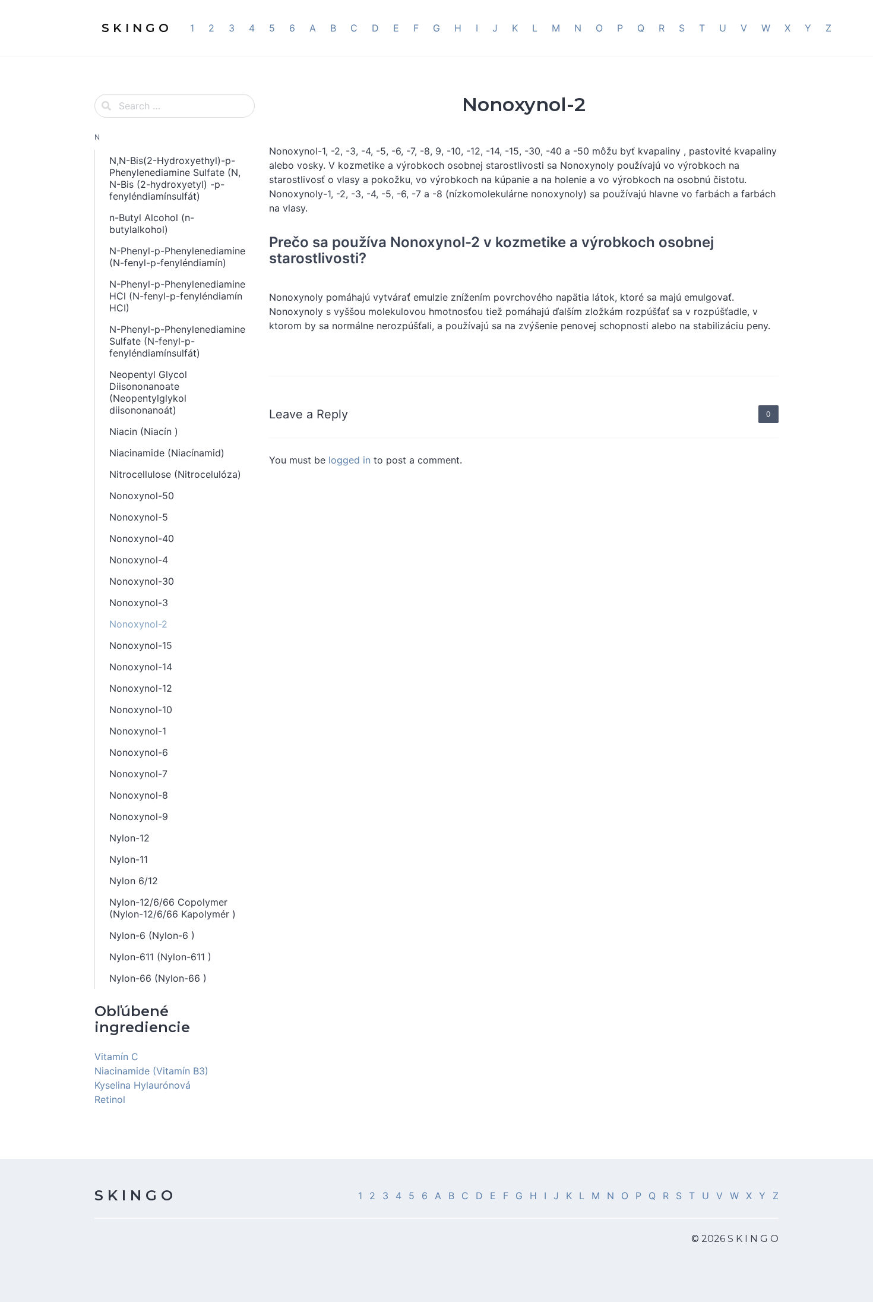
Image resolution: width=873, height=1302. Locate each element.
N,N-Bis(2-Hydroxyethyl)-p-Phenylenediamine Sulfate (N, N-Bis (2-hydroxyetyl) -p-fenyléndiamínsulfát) (175, 178)
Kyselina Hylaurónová (142, 1085)
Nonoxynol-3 (138, 603)
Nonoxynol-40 (141, 538)
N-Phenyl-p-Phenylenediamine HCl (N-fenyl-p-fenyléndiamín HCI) (177, 296)
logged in (349, 460)
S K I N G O (133, 1195)
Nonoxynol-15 (140, 645)
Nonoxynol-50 (141, 496)
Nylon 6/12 (133, 881)
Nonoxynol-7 (138, 774)
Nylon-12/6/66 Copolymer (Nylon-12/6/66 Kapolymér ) (172, 908)
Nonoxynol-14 (140, 667)
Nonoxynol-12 (140, 688)
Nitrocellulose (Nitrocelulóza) (175, 474)
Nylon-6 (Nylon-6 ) (152, 935)
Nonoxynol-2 (138, 624)
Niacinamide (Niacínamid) (166, 453)
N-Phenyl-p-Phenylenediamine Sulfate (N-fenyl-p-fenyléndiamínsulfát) (177, 341)
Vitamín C (116, 1057)
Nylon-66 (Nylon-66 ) (158, 978)
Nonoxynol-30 (141, 581)
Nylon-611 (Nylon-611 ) (160, 957)
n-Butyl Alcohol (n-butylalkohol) (151, 223)
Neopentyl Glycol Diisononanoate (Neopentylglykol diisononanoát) (148, 392)
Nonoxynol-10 (140, 709)
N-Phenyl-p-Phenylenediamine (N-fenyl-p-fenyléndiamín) (177, 257)
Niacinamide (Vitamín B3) (151, 1071)
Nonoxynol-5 (138, 517)
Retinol (109, 1099)
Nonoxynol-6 (138, 752)
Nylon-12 (129, 838)
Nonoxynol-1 (137, 731)
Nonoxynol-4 (138, 560)
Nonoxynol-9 (138, 816)
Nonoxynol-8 (138, 795)
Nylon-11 (128, 859)
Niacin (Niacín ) (143, 431)
